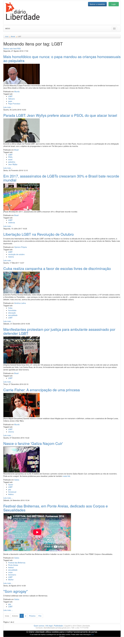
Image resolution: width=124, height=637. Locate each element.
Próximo (32, 616)
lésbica (11, 494)
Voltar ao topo (117, 632)
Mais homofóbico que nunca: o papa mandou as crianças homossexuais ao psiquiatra (62, 58)
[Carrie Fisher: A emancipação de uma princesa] (21, 404)
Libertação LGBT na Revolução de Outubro (38, 234)
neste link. (67, 476)
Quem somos (39, 625)
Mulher (11, 579)
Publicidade (58, 625)
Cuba (10, 308)
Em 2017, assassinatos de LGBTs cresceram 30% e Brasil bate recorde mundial (61, 178)
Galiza (16, 480)
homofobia (12, 310)
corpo (10, 572)
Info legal (49, 625)
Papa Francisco (14, 103)
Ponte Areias (13, 565)
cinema (11, 431)
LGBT (10, 96)
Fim (40, 616)
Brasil (16, 150)
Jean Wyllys (12, 164)
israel (10, 159)
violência (11, 222)
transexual (12, 492)
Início (7, 28)
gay (9, 489)
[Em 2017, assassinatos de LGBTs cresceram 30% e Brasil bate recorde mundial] (21, 196)
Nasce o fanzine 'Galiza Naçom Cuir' (33, 443)
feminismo (12, 574)
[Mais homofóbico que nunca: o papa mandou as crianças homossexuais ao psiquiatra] (21, 73)
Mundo (17, 91)
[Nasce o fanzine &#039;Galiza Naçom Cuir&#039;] (21, 459)
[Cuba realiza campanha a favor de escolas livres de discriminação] (21, 282)
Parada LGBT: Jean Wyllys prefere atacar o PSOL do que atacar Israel (60, 115)
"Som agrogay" (15, 591)
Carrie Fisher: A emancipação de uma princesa (41, 389)
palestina (11, 162)
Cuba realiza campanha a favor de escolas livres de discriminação (57, 268)
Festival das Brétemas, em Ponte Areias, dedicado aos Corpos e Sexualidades (55, 508)
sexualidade (12, 315)
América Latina (20, 303)
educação (12, 313)
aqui (92, 634)
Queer (10, 484)
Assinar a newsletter (97, 4)
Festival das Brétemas (16, 562)
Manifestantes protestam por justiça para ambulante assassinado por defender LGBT (59, 331)
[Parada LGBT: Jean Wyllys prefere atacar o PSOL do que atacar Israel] (21, 130)
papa (10, 101)
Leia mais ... (8, 107)
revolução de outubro (16, 254)
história (11, 257)
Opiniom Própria (20, 247)
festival (11, 567)
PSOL (10, 157)
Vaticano (11, 99)
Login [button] (114, 4)
